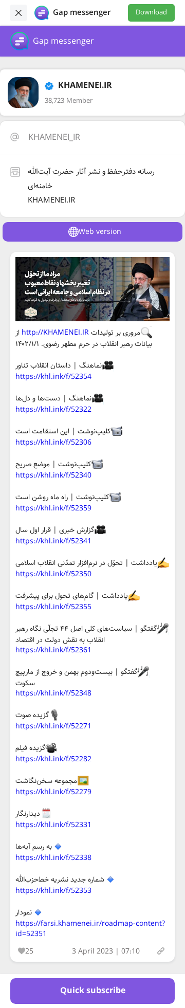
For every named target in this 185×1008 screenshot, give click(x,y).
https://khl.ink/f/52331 (53, 825)
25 (29, 951)
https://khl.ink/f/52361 (53, 650)
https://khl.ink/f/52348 (53, 693)
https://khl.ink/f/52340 (53, 475)
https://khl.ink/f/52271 (53, 726)
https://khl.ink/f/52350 (53, 574)
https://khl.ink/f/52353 (53, 890)
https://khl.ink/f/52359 (53, 508)
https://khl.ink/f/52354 (53, 376)
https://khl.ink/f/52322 (53, 409)
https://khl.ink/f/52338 (53, 858)
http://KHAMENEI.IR (55, 332)
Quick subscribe (92, 990)
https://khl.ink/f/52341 (53, 541)
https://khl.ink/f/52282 (53, 759)
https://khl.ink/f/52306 (53, 442)
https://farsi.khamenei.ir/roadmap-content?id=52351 (90, 929)
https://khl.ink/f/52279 (53, 792)
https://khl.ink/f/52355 (53, 607)
